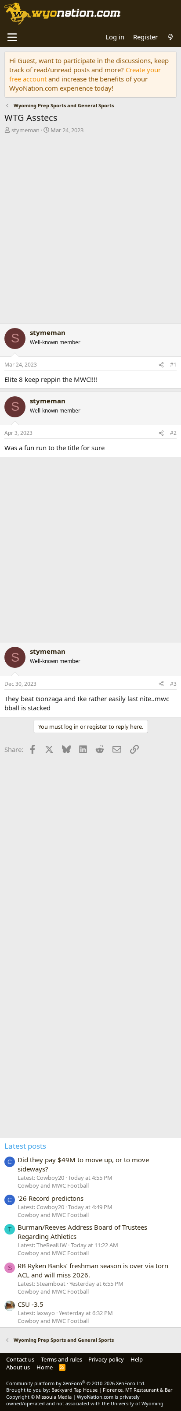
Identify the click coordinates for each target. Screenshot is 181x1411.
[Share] (161, 365)
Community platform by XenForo (75, 1383)
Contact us (20, 1359)
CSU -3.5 (30, 1304)
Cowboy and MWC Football (53, 1185)
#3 (173, 684)
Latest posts (25, 1146)
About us (18, 1367)
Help (136, 1359)
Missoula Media (54, 1396)
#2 (173, 433)
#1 (173, 364)
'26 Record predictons (50, 1198)
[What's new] (170, 37)
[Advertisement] (90, 231)
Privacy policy (106, 1359)
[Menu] (12, 37)
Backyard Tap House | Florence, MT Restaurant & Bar (112, 1389)
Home (44, 1367)
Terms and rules (61, 1359)
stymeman (25, 130)
